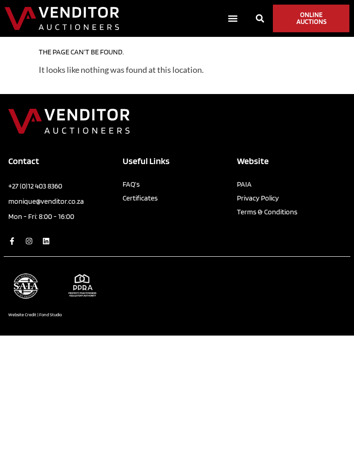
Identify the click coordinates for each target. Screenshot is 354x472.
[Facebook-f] (12, 241)
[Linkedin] (46, 241)
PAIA (244, 184)
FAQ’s (131, 184)
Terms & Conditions (267, 211)
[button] (233, 18)
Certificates (140, 198)
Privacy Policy (258, 198)
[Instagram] (29, 241)
